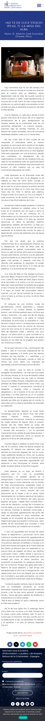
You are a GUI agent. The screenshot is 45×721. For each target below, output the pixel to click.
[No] (42, 714)
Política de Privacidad (33, 681)
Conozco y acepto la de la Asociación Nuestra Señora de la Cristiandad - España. (22, 684)
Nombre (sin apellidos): (12, 662)
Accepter (23, 717)
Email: (5, 671)
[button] (39, 5)
